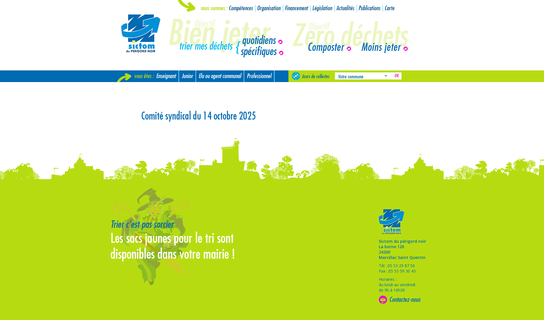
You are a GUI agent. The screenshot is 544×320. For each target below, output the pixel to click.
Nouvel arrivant (133, 88)
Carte (389, 8)
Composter (325, 47)
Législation (322, 8)
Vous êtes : (144, 76)
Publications (369, 8)
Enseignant (166, 76)
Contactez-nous (404, 299)
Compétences (241, 8)
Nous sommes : (214, 8)
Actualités (345, 8)
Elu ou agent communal (220, 76)
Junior (187, 76)
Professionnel (259, 76)
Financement (296, 8)
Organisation (268, 8)
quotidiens (258, 40)
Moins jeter (381, 47)
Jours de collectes (315, 76)
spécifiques (258, 51)
